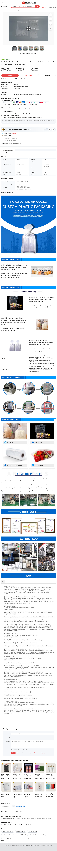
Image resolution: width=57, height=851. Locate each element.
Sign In (3, 143)
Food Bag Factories (32, 831)
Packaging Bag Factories (8, 831)
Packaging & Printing (9, 10)
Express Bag (44, 809)
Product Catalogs (21, 806)
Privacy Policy (49, 845)
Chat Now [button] (47, 75)
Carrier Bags (4, 811)
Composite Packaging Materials (30, 10)
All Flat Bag (42, 834)
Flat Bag (30, 809)
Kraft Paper (5, 824)
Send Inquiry (28, 75)
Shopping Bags (18, 811)
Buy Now (10, 75)
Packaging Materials (18, 10)
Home (2, 10)
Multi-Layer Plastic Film (26, 824)
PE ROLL (3, 809)
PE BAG (30, 811)
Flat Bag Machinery (18, 838)
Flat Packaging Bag (7, 838)
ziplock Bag (17, 809)
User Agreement (36, 845)
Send (13, 752)
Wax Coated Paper (14, 824)
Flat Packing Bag (33, 834)
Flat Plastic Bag (23, 834)
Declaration (43, 845)
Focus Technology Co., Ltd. (19, 845)
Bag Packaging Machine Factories (10, 834)
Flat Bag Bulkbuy (28, 838)
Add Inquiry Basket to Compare (28, 53)
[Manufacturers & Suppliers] (29, 2)
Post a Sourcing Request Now (41, 753)
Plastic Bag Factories (20, 831)
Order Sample (24, 78)
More (2, 840)
